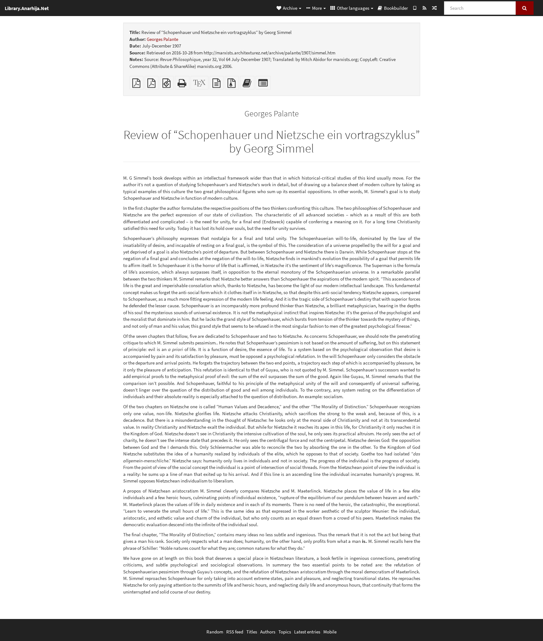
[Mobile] (415, 8)
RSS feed (234, 632)
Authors (267, 632)
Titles (251, 632)
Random (214, 632)
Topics (284, 632)
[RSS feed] (424, 8)
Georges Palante (162, 39)
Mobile (330, 632)
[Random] (434, 8)
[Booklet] (152, 85)
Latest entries (307, 632)
